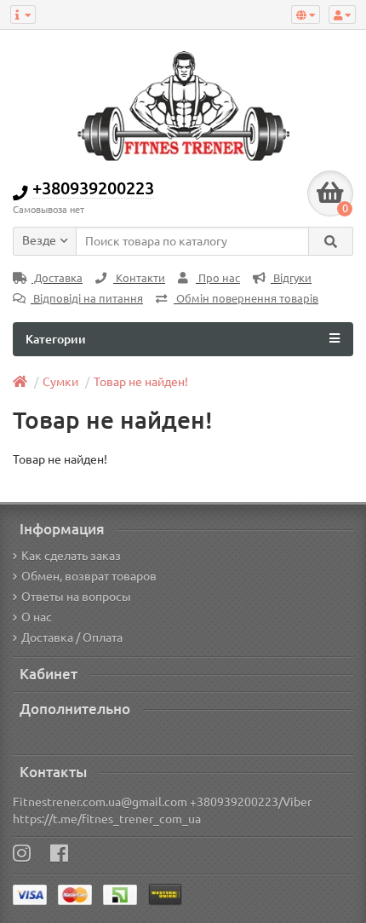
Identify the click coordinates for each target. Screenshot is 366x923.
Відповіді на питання (87, 298)
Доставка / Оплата (72, 637)
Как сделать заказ (71, 555)
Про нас (218, 278)
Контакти (139, 278)
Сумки (60, 382)
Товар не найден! (141, 382)
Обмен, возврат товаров (89, 576)
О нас (36, 617)
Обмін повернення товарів (246, 298)
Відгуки (291, 278)
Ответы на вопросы (76, 596)
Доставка (57, 278)
